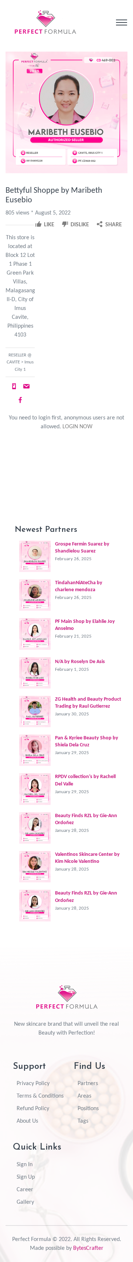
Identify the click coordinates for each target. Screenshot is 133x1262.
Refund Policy (33, 1109)
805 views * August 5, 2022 (38, 213)
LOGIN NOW (77, 427)
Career (25, 1190)
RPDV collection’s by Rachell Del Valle (85, 780)
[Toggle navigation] (121, 22)
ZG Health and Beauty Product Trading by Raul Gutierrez (88, 703)
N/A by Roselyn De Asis (80, 662)
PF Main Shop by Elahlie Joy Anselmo (85, 625)
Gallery (25, 1202)
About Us (27, 1121)
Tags (83, 1121)
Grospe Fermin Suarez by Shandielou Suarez (82, 547)
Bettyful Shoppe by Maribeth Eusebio (54, 195)
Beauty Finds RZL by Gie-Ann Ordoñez (86, 819)
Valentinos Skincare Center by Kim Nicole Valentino (87, 858)
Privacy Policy (33, 1084)
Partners (88, 1084)
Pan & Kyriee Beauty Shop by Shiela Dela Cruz (86, 741)
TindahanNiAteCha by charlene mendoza (78, 586)
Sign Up (26, 1177)
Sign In (25, 1165)
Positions (88, 1109)
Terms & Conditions (40, 1096)
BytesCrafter (88, 1248)
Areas (84, 1096)
